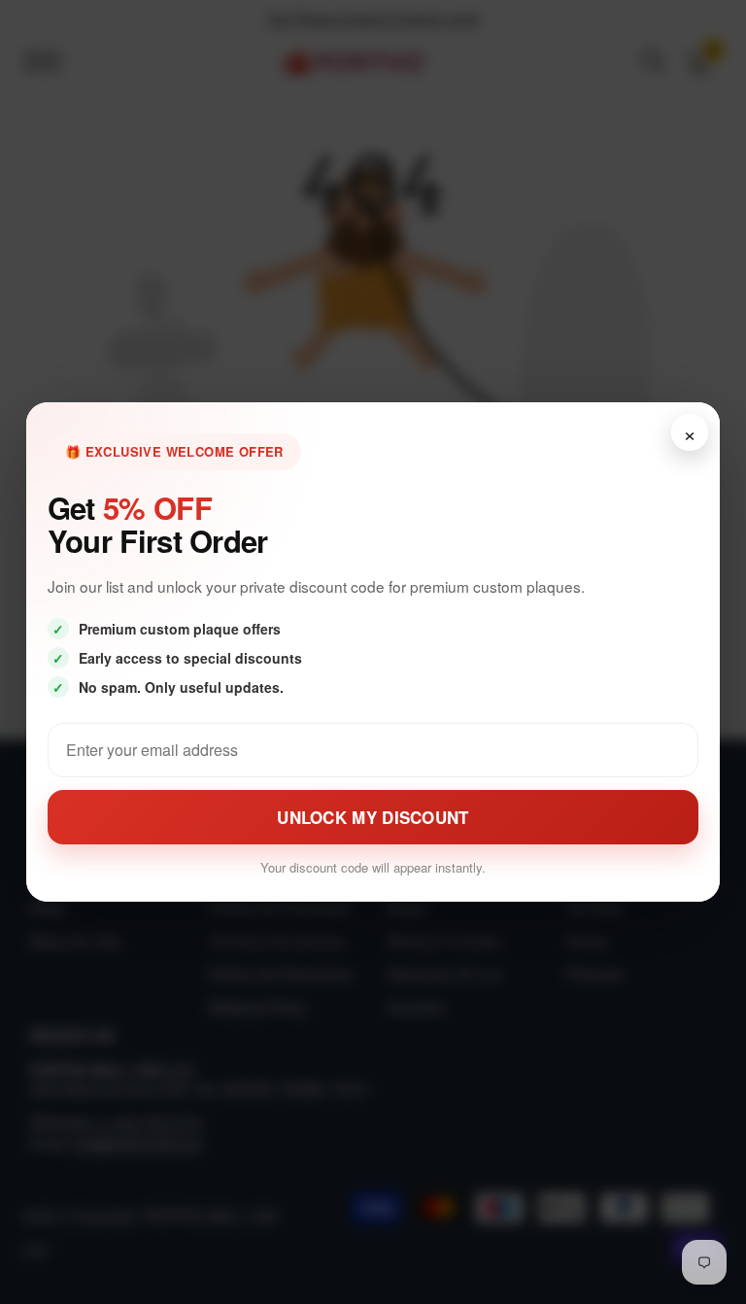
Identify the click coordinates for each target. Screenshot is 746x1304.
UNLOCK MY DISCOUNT (372, 817)
